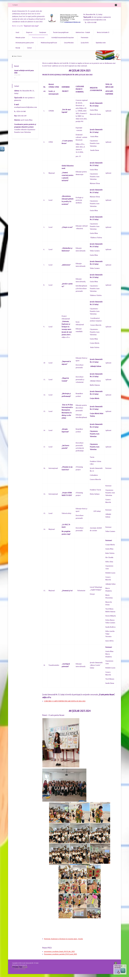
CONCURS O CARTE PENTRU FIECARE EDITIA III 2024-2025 (64, 701)
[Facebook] (116, 5)
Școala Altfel (85, 43)
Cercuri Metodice (69, 43)
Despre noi (29, 32)
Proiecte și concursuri (38, 37)
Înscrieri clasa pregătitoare (61, 32)
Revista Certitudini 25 (103, 32)
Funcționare (42, 32)
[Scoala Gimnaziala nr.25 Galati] (64, 22)
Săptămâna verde (101, 43)
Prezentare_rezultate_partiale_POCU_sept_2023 (60, 954)
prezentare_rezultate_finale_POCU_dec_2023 (59, 951)
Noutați (18, 48)
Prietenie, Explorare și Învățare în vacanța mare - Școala (63, 939)
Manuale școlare (20, 37)
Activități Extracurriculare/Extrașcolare (62, 37)
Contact (29, 48)
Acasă (17, 32)
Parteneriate (84, 37)
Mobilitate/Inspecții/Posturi (49, 43)
